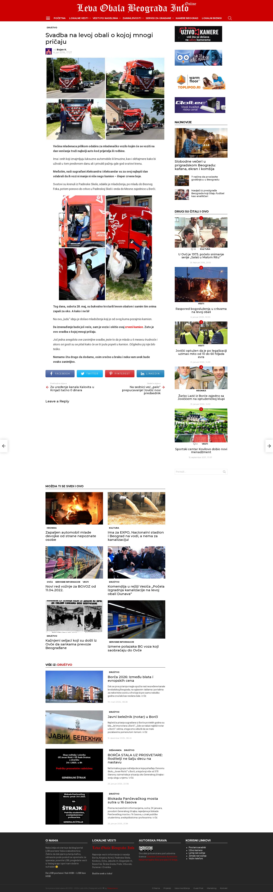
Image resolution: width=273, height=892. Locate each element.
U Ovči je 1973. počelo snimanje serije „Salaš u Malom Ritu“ (201, 256)
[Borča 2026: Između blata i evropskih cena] (74, 687)
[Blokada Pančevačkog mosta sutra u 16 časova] (74, 808)
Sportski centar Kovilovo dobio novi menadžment (201, 450)
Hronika (52, 528)
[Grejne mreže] (200, 88)
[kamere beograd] (198, 41)
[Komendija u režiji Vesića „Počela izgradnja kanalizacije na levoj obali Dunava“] (136, 562)
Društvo (114, 582)
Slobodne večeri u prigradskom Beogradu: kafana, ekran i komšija (195, 165)
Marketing (211, 888)
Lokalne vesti (78, 18)
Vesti (86, 582)
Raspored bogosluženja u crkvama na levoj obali (201, 310)
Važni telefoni (196, 858)
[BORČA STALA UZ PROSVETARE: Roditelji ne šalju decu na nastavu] (74, 765)
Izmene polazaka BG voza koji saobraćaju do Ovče (133, 648)
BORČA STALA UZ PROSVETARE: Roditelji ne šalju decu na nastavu (135, 758)
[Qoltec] (200, 112)
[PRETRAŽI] (230, 18)
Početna (60, 18)
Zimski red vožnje (197, 856)
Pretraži (224, 472)
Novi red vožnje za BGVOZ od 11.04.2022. (71, 588)
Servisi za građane (158, 18)
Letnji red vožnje (197, 853)
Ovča (50, 582)
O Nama (156, 888)
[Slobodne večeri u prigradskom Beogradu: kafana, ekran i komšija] (201, 143)
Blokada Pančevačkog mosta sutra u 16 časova (133, 800)
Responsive (112, 888)
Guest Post (198, 888)
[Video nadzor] (198, 65)
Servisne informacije (67, 582)
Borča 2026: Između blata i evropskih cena (130, 679)
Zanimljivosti (132, 18)
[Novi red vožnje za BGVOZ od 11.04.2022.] (74, 562)
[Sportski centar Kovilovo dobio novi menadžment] (201, 426)
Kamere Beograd (187, 18)
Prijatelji (167, 888)
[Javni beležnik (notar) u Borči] (74, 727)
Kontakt (224, 888)
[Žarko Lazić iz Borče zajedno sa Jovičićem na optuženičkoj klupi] (201, 378)
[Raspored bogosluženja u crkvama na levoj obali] (201, 284)
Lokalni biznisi (212, 18)
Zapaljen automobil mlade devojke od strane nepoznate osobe (71, 536)
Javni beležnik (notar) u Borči (133, 717)
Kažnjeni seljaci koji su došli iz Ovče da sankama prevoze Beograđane (71, 644)
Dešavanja (115, 750)
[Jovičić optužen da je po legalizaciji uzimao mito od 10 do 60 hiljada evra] (201, 333)
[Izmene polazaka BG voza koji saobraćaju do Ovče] (136, 619)
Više (143, 696)
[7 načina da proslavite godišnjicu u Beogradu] (182, 180)
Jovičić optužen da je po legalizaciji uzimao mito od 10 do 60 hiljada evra (201, 354)
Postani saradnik (197, 847)
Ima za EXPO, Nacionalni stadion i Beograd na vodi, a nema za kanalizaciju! (136, 536)
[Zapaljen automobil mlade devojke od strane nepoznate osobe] (74, 508)
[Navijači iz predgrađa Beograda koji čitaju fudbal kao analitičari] (182, 194)
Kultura (114, 528)
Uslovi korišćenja (182, 888)
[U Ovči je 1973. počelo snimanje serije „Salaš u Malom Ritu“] (201, 232)
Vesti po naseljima (105, 18)
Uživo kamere (196, 850)
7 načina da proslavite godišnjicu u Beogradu (205, 178)
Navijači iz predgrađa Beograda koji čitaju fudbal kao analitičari (207, 193)
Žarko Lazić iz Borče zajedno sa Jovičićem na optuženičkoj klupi (201, 397)
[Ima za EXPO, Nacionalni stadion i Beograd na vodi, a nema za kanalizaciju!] (136, 508)
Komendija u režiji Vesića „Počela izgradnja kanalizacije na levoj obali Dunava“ (136, 590)
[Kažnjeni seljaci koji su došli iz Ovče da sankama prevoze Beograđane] (74, 616)
